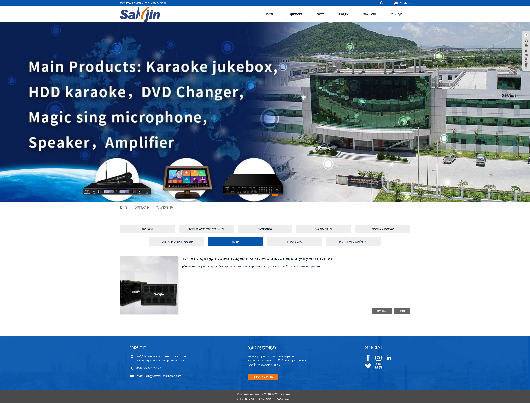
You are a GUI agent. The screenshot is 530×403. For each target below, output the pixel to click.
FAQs (343, 14)
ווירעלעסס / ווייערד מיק (353, 241)
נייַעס (320, 14)
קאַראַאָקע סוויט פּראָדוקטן (177, 241)
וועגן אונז (369, 14)
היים (269, 14)
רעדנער (162, 207)
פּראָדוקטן (295, 14)
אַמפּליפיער (265, 228)
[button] (255, 195)
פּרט (402, 311)
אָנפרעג (382, 311)
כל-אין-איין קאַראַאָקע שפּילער (206, 228)
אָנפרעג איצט (263, 377)
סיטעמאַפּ (265, 398)
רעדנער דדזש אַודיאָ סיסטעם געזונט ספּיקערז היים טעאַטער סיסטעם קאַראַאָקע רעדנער (257, 259)
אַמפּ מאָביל (283, 398)
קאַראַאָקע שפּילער (383, 228)
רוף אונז (397, 14)
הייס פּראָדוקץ (245, 398)
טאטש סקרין (294, 241)
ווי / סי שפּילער (324, 228)
